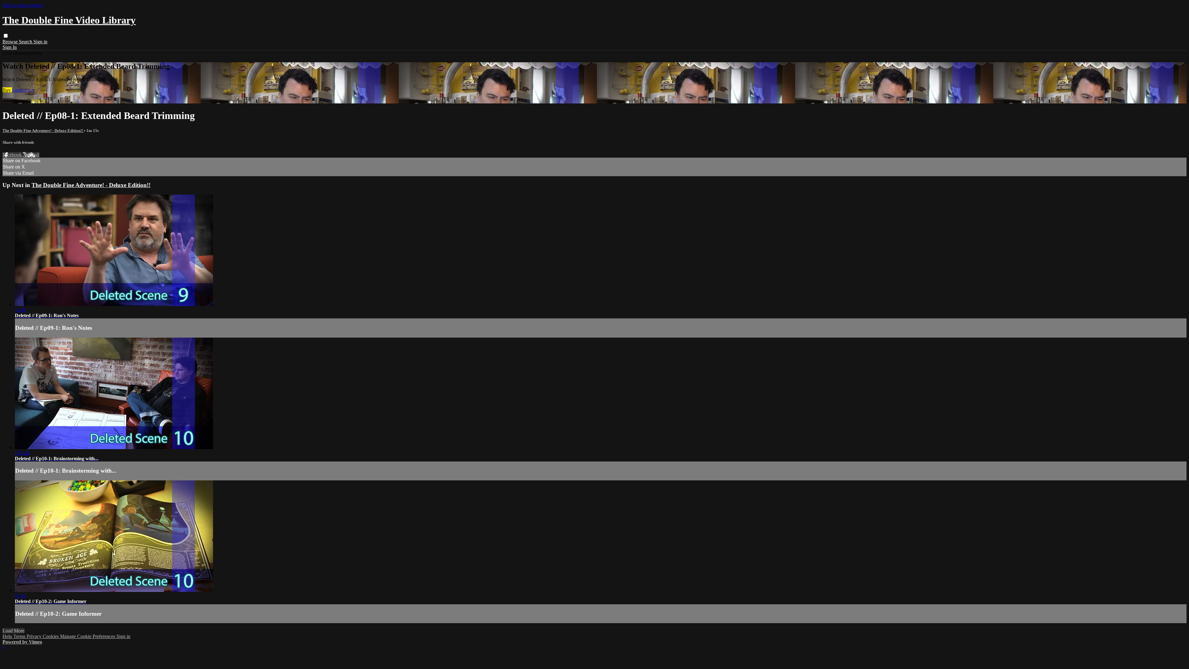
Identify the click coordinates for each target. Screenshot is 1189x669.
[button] (6, 36)
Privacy (35, 636)
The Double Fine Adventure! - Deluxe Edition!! (43, 130)
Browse (10, 41)
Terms (20, 636)
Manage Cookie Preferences (88, 636)
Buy (7, 90)
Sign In (9, 47)
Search (26, 41)
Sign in (40, 41)
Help (7, 636)
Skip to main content (22, 5)
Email (33, 154)
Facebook (12, 154)
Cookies (51, 636)
